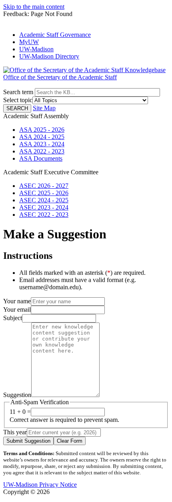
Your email (17, 309)
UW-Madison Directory (49, 56)
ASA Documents (40, 158)
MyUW (29, 41)
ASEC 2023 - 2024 (43, 207)
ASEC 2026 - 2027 (43, 185)
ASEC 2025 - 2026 (43, 193)
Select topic (17, 100)
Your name (17, 301)
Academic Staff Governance (55, 34)
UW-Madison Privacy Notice (40, 484)
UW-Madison (36, 49)
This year (15, 432)
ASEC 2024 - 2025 (43, 200)
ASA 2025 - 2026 (41, 129)
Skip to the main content (33, 6)
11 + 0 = (20, 411)
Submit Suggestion (28, 441)
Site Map (44, 108)
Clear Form (69, 441)
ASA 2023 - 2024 (41, 144)
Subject (12, 318)
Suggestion (17, 394)
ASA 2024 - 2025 (41, 136)
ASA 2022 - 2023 (41, 151)
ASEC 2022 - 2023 (43, 214)
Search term (18, 92)
